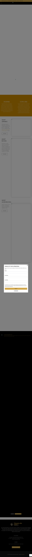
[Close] (27, 265)
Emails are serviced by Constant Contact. (9, 286)
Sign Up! (16, 288)
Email (5, 270)
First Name (6, 275)
